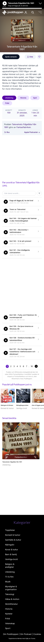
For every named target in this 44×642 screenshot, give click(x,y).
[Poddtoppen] (12, 12)
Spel (35, 98)
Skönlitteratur (11, 604)
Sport (7, 628)
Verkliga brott (11, 559)
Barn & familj (11, 554)
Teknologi (9, 594)
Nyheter (8, 613)
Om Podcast (26, 634)
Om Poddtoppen (10, 634)
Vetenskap (10, 623)
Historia (23, 98)
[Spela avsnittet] (6, 202)
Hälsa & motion (12, 599)
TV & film (9, 577)
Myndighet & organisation (11, 588)
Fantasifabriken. (23, 127)
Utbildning (9, 98)
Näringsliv (9, 544)
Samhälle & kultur (13, 540)
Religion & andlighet (9, 565)
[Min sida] (25, 12)
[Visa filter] (39, 193)
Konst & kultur (11, 549)
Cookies (37, 634)
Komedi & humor (12, 535)
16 (32, 366)
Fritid (7, 103)
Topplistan (10, 530)
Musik (8, 581)
